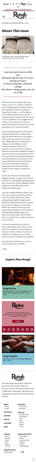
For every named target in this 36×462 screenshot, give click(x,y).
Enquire (7, 436)
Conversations (23, 416)
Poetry (21, 420)
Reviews (21, 422)
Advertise (7, 438)
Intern (6, 442)
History (7, 406)
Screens (21, 426)
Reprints (21, 424)
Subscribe (8, 446)
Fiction (21, 418)
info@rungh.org (8, 452)
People (7, 408)
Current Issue (23, 406)
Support (7, 444)
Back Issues (22, 408)
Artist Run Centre (24, 414)
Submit (7, 440)
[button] (4, 17)
